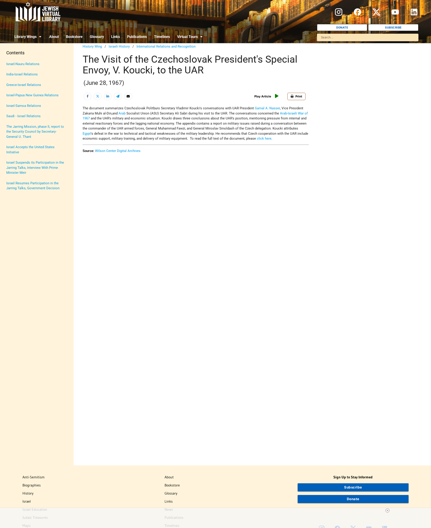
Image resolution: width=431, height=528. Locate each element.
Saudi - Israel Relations (23, 116)
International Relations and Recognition (166, 46)
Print (298, 96)
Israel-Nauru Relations (23, 64)
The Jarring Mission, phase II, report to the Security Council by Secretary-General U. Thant (35, 132)
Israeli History (119, 46)
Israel (26, 501)
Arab (122, 113)
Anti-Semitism (33, 477)
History (27, 493)
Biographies (31, 485)
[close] (387, 510)
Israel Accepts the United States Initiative (30, 149)
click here (264, 138)
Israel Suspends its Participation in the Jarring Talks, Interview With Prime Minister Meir (35, 168)
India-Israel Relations (22, 74)
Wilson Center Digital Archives (118, 151)
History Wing (92, 46)
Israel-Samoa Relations (23, 106)
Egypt (87, 134)
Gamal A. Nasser (267, 108)
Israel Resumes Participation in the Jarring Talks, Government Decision (32, 185)
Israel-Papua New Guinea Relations (32, 95)
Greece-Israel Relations (23, 85)
